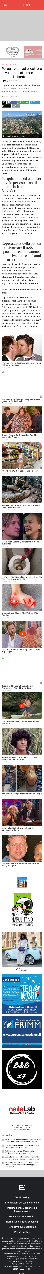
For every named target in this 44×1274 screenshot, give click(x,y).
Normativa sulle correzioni (22, 1226)
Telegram (36, 102)
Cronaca (12, 64)
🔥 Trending (7, 1135)
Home (4, 64)
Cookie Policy (22, 1197)
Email (17, 106)
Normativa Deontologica (22, 1216)
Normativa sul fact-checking (22, 1221)
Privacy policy (22, 1232)
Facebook (13, 102)
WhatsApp (24, 102)
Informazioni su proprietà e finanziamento (22, 1209)
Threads (7, 106)
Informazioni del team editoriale (22, 1202)
